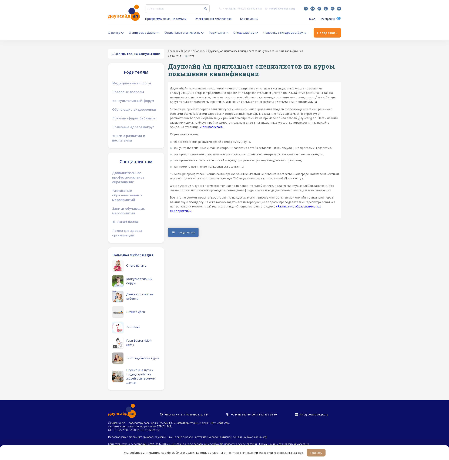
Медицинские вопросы (131, 83)
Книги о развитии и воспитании (128, 138)
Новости (199, 51)
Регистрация (327, 19)
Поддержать (327, 33)
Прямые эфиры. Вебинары (134, 118)
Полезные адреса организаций (127, 233)
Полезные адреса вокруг (133, 127)
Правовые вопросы (128, 92)
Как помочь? (249, 19)
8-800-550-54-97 (253, 8)
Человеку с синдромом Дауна (284, 33)
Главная (173, 51)
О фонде (186, 51)
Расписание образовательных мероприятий (127, 195)
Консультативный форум (133, 101)
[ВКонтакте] (183, 232)
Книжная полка (125, 222)
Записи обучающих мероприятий (128, 210)
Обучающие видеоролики (134, 109)
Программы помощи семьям (166, 19)
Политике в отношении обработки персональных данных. (265, 452)
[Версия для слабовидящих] (338, 19)
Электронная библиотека (213, 19)
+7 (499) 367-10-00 (233, 8)
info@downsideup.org (282, 8)
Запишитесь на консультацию (137, 54)
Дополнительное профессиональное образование (128, 177)
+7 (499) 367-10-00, (243, 414)
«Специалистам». (211, 127)
